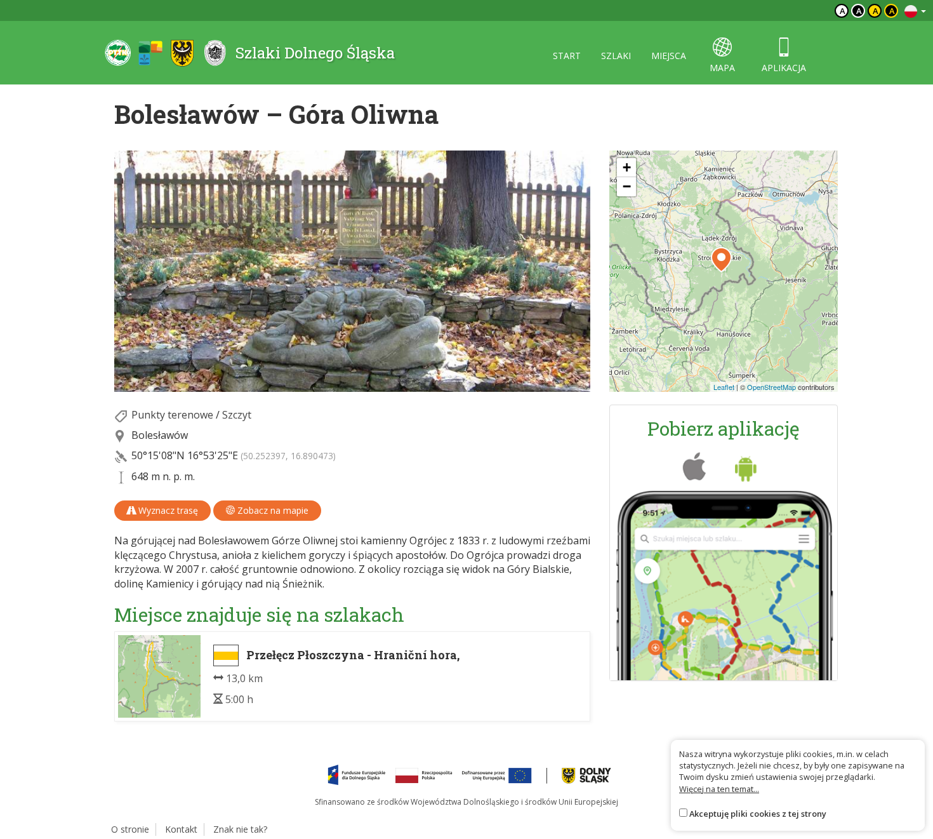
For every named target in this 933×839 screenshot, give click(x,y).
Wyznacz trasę (167, 510)
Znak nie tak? (240, 829)
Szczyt (236, 415)
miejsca (668, 56)
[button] (721, 259)
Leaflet (723, 387)
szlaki (616, 56)
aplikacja (784, 68)
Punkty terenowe (172, 415)
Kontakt (181, 829)
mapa (722, 68)
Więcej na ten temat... (719, 789)
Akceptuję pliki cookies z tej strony (757, 813)
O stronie (130, 829)
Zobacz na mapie (271, 510)
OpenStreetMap (771, 387)
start (567, 56)
